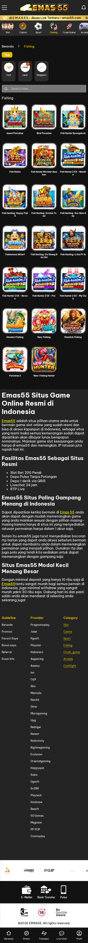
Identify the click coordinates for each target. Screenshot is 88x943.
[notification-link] (83, 8)
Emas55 (8, 421)
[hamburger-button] (4, 8)
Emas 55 (67, 512)
